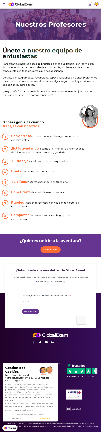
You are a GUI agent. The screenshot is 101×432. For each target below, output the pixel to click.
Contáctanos (50, 249)
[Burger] (4, 4)
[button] (9, 428)
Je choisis (16, 419)
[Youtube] (46, 342)
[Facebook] (34, 342)
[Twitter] (40, 342)
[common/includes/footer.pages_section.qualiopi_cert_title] (74, 395)
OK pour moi (44, 419)
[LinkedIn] (52, 342)
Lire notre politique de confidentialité (19, 410)
